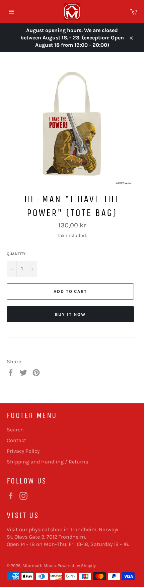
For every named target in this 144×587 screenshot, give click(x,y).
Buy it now (70, 314)
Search (15, 429)
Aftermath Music (39, 565)
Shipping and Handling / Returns (47, 461)
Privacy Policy (23, 451)
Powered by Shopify (77, 565)
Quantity (16, 253)
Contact (16, 440)
